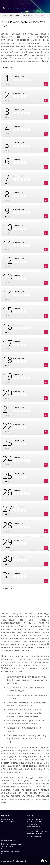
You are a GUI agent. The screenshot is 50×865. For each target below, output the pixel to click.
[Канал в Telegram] (42, 861)
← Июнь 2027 (8, 67)
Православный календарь (11, 844)
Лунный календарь (21, 15)
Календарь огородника (10, 851)
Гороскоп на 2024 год (34, 819)
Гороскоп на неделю (33, 829)
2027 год (34, 15)
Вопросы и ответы (8, 821)
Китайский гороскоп (33, 821)
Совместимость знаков (34, 834)
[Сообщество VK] (47, 861)
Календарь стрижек (8, 849)
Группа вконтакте (7, 819)
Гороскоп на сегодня (33, 824)
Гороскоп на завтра (33, 826)
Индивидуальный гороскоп (36, 831)
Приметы (4, 854)
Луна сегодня (8, 15)
